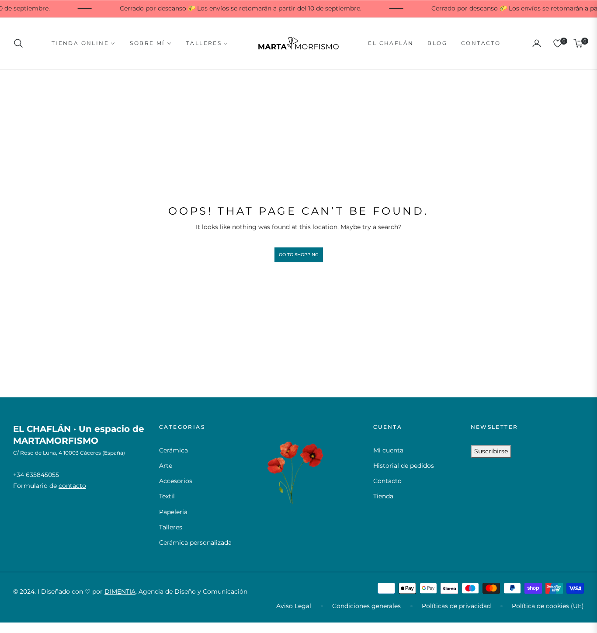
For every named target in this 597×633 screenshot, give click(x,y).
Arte (165, 466)
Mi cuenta (388, 450)
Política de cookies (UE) (548, 606)
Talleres (170, 527)
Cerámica (173, 450)
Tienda (383, 496)
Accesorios (175, 481)
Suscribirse (491, 451)
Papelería (173, 512)
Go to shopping (299, 254)
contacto (72, 486)
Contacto (387, 481)
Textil (167, 496)
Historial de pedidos (403, 466)
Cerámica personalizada (195, 542)
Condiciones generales (366, 606)
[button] (21, 43)
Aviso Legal (293, 606)
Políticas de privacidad (456, 606)
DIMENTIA (119, 591)
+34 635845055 (36, 475)
